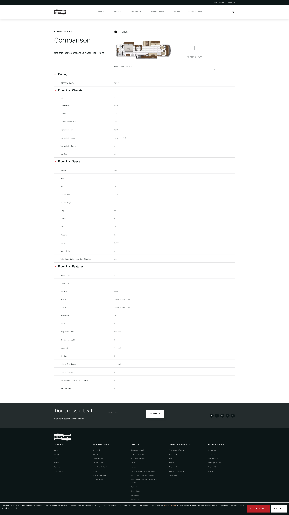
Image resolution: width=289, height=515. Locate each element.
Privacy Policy (170, 505)
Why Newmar (136, 12)
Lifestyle (117, 12)
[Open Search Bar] (233, 12)
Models (101, 12)
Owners (177, 12)
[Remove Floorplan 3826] (115, 32)
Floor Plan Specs (122, 66)
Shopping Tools (157, 12)
